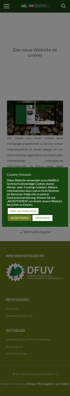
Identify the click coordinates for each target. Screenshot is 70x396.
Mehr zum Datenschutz (23, 211)
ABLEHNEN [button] (42, 217)
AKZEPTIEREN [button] (19, 217)
